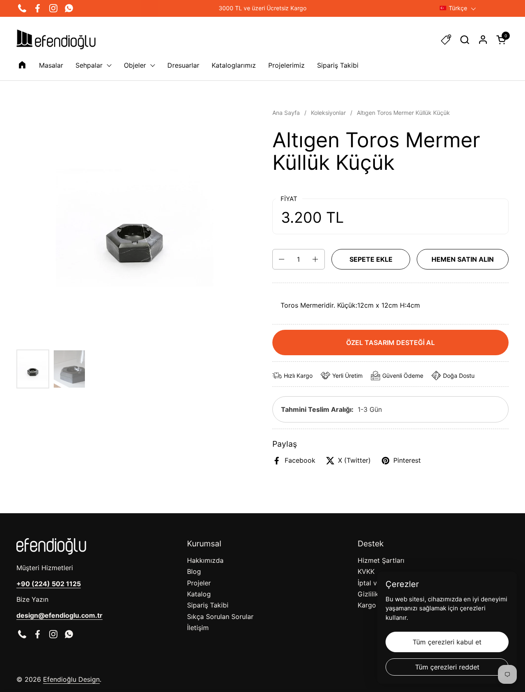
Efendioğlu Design (71, 679)
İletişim (198, 627)
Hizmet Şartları (381, 560)
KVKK (366, 571)
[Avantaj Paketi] (446, 39)
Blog (194, 571)
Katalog (199, 594)
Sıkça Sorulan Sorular (220, 616)
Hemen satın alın (462, 259)
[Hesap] (483, 39)
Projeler (199, 583)
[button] (464, 39)
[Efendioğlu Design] (56, 39)
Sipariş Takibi (207, 605)
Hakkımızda (205, 560)
